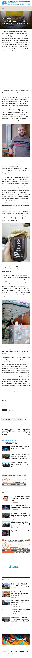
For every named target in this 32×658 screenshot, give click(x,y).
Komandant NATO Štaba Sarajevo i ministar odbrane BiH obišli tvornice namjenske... (20, 515)
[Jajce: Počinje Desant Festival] (6, 533)
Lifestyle (8, 653)
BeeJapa (9, 410)
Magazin (13, 653)
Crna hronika (21, 651)
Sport (27, 651)
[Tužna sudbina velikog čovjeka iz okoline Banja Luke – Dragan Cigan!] (6, 498)
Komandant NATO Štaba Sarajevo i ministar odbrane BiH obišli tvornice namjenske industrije (20, 456)
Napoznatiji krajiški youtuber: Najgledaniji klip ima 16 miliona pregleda (8, 432)
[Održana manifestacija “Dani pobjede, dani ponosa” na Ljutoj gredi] (6, 464)
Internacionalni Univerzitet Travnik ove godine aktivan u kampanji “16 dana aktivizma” (20, 619)
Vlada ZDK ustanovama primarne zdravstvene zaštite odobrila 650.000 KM (23, 432)
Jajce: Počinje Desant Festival (20, 531)
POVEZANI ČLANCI (11, 440)
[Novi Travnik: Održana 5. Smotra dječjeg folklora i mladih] (6, 448)
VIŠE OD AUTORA (11, 443)
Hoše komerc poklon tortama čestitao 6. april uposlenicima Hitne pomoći (19, 593)
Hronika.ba (12, 656)
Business (3, 18)
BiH (3, 466)
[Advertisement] (16, 72)
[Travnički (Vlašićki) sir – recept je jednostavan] (6, 611)
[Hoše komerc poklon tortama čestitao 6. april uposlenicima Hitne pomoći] (6, 594)
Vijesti (10, 651)
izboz (21, 410)
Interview (18, 653)
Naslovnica (5, 651)
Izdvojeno (9, 18)
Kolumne (24, 653)
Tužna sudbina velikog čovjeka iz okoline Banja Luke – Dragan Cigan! (20, 498)
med (25, 410)
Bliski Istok (15, 410)
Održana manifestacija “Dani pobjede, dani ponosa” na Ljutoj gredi (19, 464)
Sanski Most (5, 412)
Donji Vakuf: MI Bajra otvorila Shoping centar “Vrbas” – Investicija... (20, 602)
